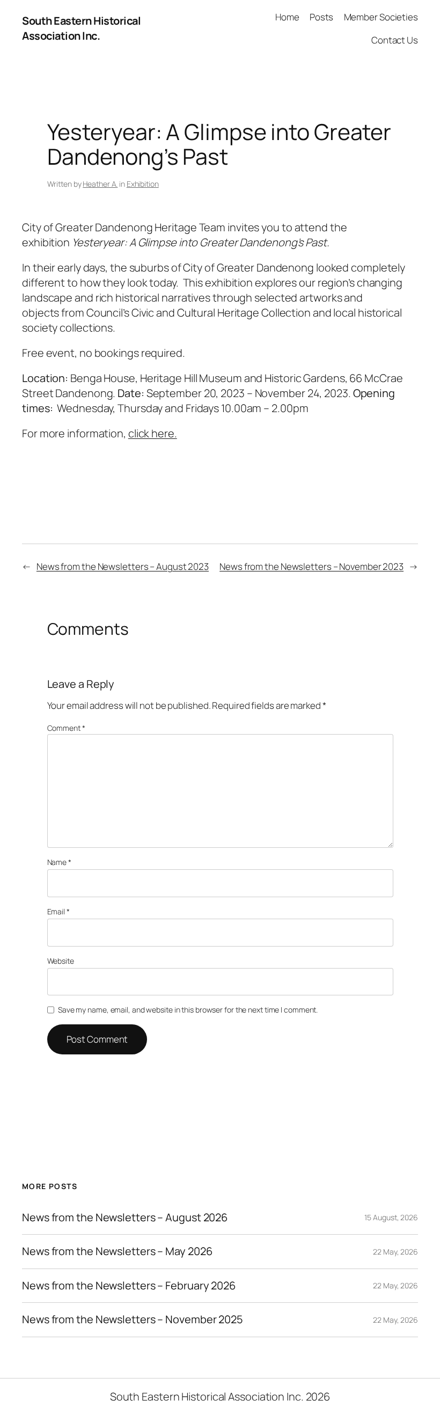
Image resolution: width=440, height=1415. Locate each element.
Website (60, 961)
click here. (152, 433)
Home (287, 17)
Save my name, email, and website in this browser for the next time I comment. (188, 1010)
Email (58, 911)
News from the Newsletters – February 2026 (129, 1286)
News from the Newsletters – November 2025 (132, 1319)
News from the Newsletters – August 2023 (122, 566)
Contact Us (394, 40)
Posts (322, 17)
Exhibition (143, 184)
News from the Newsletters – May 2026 (117, 1251)
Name (59, 862)
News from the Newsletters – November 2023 (311, 566)
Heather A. (100, 184)
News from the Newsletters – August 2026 (125, 1217)
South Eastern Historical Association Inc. (81, 28)
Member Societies (381, 17)
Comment (66, 728)
